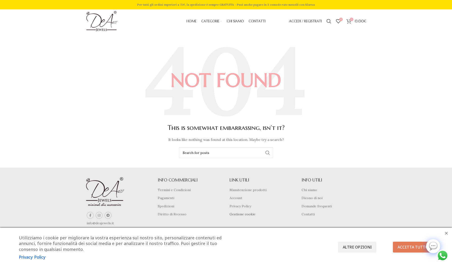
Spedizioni (166, 206)
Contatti (308, 214)
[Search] (329, 21)
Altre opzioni (357, 247)
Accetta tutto (413, 247)
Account (236, 198)
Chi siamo (309, 190)
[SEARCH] (267, 152)
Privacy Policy (240, 206)
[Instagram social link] (99, 215)
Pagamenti (166, 198)
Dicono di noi (312, 198)
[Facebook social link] (90, 215)
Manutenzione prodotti (248, 190)
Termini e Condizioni (174, 190)
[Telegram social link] (108, 215)
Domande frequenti (317, 206)
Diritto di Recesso (172, 214)
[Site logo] (102, 21)
